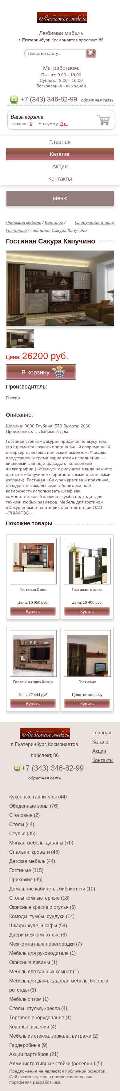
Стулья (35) (22, 833)
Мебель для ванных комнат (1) (44, 971)
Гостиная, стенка (87, 590)
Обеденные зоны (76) (33, 806)
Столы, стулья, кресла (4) (38, 1008)
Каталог (60, 154)
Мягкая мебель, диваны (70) (41, 842)
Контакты (60, 179)
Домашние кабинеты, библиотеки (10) (52, 888)
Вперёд (104, 284)
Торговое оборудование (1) (40, 1017)
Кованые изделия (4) (32, 1026)
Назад (16, 284)
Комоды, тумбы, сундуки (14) (41, 916)
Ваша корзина (27, 117)
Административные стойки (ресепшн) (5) (55, 1063)
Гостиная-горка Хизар (33, 682)
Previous (17, 335)
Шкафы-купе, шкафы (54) (38, 925)
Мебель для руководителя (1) (42, 953)
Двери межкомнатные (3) (38, 934)
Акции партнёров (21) (33, 1054)
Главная (60, 142)
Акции (60, 166)
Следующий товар (94, 222)
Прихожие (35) (25, 879)
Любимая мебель (23, 222)
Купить (33, 611)
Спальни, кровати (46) (34, 852)
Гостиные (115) (26, 870)
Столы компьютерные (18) (39, 898)
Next (107, 335)
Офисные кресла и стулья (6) (42, 907)
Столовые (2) (24, 815)
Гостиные (16, 230)
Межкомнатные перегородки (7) (45, 944)
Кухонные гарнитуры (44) (38, 796)
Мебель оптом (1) (29, 999)
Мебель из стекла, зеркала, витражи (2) (53, 1036)
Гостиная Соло (32, 590)
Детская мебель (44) (32, 861)
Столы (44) (21, 824)
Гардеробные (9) (28, 1045)
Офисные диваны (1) (33, 962)
